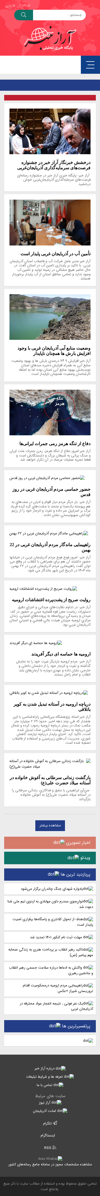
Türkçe (24, 5)
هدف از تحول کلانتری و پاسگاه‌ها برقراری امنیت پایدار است (52, 922)
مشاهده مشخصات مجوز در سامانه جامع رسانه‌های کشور (50, 1164)
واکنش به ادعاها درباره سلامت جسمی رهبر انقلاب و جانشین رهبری (51, 970)
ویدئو (84, 857)
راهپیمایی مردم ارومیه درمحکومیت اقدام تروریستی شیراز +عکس (58, 988)
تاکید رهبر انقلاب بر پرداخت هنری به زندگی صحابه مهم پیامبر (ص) (50, 952)
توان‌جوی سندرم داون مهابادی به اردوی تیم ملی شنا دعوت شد (50, 904)
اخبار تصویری (77, 842)
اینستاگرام (48, 1135)
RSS (48, 1148)
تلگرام (48, 1123)
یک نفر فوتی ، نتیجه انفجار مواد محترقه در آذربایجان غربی (56, 1006)
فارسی (10, 5)
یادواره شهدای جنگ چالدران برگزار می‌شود (52, 889)
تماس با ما (45, 1085)
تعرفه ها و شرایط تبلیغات (45, 1077)
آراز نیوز (45, 1103)
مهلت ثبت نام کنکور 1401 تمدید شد (56, 937)
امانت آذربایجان (45, 1111)
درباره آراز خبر (45, 1068)
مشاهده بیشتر (50, 825)
